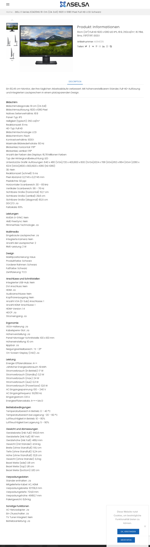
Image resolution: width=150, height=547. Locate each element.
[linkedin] (103, 46)
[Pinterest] (96, 46)
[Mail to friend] (100, 46)
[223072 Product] (12, 27)
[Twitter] (86, 46)
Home (9, 12)
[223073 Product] (12, 40)
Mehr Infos (126, 540)
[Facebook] (89, 46)
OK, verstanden (128, 531)
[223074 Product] (12, 53)
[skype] (110, 46)
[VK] (93, 46)
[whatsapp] (107, 46)
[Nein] (144, 526)
